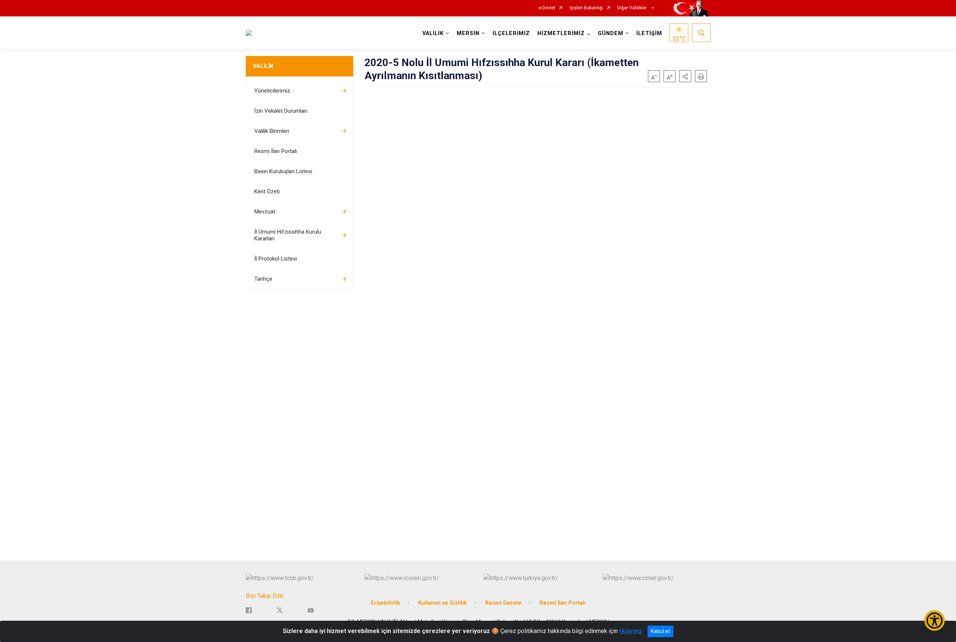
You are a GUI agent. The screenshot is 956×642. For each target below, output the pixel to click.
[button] (685, 76)
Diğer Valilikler (632, 8)
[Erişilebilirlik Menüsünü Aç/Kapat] (934, 620)
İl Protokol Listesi (275, 258)
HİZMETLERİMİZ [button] (561, 33)
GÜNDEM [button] (610, 33)
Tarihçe (263, 278)
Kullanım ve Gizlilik (442, 603)
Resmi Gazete (503, 603)
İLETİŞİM (649, 33)
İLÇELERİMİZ (511, 33)
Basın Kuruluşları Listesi (283, 171)
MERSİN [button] (468, 33)
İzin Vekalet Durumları (280, 110)
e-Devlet (546, 8)
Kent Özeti (267, 191)
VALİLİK (263, 66)
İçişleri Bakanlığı (586, 8)
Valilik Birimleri (271, 131)
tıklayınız (630, 631)
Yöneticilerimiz (272, 90)
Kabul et (660, 631)
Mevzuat (264, 211)
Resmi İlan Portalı (275, 151)
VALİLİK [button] (433, 33)
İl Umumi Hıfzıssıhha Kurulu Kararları (287, 235)
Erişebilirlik (385, 603)
